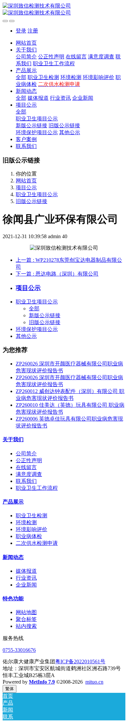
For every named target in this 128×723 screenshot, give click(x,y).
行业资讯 (26, 578)
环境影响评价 (31, 529)
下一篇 (57, 274)
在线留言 (26, 467)
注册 (33, 30)
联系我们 (26, 481)
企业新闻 (26, 585)
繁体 (9, 688)
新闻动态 (13, 557)
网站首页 (26, 43)
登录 (21, 30)
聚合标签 (26, 619)
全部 (21, 77)
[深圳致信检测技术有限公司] (64, 9)
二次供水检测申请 (37, 543)
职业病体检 (29, 536)
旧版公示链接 (31, 201)
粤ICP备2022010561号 (80, 661)
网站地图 (26, 612)
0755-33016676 (19, 650)
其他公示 (26, 336)
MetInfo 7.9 (42, 682)
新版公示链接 (44, 315)
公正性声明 (29, 460)
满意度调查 (29, 474)
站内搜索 (26, 626)
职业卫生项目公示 (37, 194)
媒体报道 (26, 571)
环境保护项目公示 (37, 329)
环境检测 (26, 522)
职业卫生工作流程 (37, 488)
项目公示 (26, 187)
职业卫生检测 (31, 515)
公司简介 (26, 453)
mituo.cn (94, 682)
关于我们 (13, 439)
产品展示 (13, 502)
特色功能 (13, 598)
